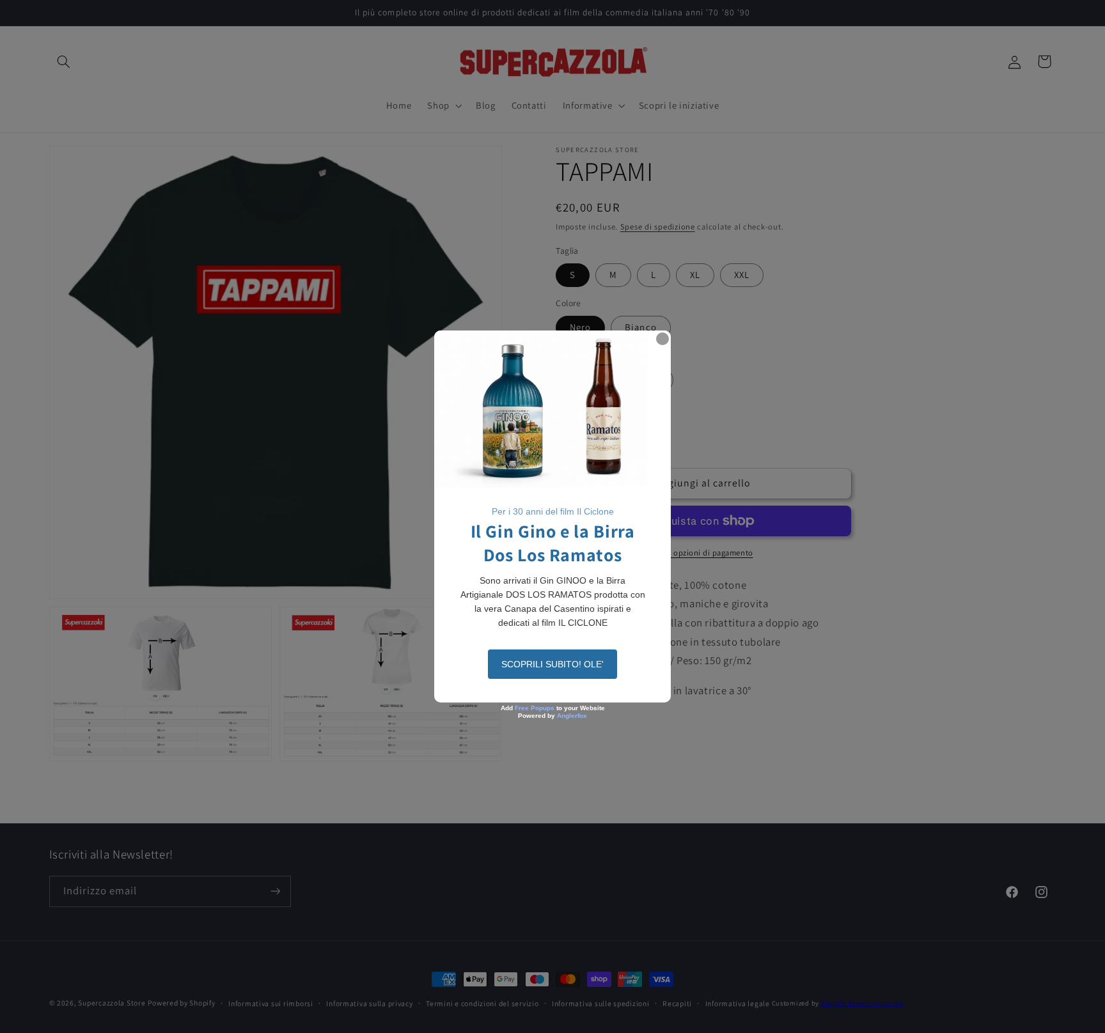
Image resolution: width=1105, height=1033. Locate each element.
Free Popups (534, 707)
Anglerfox (572, 715)
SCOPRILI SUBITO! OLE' (552, 664)
